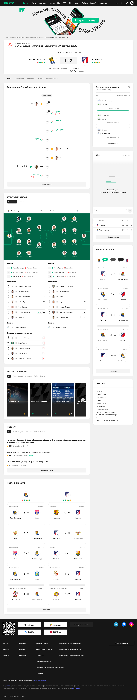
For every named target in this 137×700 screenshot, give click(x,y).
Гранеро (63, 68)
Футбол (12, 37)
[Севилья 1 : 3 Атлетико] (94, 62)
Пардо (37, 139)
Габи (61, 158)
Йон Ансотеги (28, 276)
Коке (76, 71)
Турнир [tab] (40, 78)
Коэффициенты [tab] (52, 78)
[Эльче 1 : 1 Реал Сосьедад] (42, 62)
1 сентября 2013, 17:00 (64, 52)
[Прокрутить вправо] (83, 399)
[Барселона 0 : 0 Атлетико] (99, 62)
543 (10, 446)
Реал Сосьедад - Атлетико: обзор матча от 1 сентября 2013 (51, 37)
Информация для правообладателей (71, 655)
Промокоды (40, 673)
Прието (56, 68)
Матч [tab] (9, 78)
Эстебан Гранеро (18, 272)
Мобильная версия (121, 643)
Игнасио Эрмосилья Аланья (107, 421)
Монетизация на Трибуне (44, 649)
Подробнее (76, 688)
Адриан (57, 112)
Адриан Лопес (59, 276)
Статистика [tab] (19, 78)
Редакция (6, 649)
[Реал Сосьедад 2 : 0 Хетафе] (39, 62)
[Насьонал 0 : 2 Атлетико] (92, 62)
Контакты (6, 655)
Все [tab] (9, 432)
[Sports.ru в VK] (124, 624)
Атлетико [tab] (28, 432)
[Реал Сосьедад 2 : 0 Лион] (44, 62)
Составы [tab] (30, 78)
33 (10, 456)
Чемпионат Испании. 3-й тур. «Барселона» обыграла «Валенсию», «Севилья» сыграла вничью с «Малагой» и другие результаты (46, 441)
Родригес (58, 121)
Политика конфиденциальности (70, 649)
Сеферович (35, 177)
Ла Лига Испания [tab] (39, 432)
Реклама (22, 649)
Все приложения (80, 625)
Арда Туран (73, 272)
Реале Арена (101, 394)
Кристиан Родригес (60, 272)
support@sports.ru (40, 681)
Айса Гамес (100, 406)
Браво (30, 104)
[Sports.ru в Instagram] (131, 624)
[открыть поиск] (117, 3)
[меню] (18, 3)
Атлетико (97, 59)
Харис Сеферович (32, 272)
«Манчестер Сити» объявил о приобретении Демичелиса (29, 452)
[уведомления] (121, 3)
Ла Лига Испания (29, 37)
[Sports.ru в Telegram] (116, 624)
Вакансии (22, 643)
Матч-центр (19, 37)
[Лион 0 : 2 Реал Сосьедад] (41, 62)
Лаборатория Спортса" (44, 661)
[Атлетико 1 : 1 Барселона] (96, 62)
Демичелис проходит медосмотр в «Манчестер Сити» (27, 462)
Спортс (7, 37)
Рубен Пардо (17, 276)
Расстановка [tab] (12, 202)
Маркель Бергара (32, 268)
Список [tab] (21, 202)
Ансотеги (36, 141)
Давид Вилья (69, 268)
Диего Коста (59, 114)
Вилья (76, 68)
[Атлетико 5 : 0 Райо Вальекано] (97, 62)
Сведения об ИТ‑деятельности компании (50, 667)
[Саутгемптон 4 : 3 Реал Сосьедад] (37, 62)
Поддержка (23, 655)
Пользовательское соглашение (70, 643)
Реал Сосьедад (36, 59)
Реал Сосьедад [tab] (18, 432)
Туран (56, 123)
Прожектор (40, 655)
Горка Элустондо (18, 268)
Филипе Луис (65, 149)
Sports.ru (7, 686)
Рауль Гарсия (59, 130)
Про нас (5, 643)
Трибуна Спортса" (42, 643)
